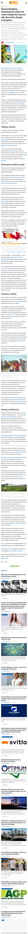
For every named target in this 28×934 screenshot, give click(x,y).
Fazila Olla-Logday (6, 578)
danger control (10, 314)
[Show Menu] (2, 2)
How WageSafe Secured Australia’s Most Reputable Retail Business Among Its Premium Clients (13, 913)
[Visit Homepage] (13, 2)
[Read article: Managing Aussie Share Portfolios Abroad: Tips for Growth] (14, 649)
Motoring (4, 581)
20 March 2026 (14, 885)
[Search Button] (26, 2)
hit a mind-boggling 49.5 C (11, 92)
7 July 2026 (13, 611)
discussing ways (20, 401)
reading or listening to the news (9, 145)
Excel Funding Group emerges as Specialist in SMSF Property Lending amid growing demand (14, 698)
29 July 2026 (13, 578)
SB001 (6, 561)
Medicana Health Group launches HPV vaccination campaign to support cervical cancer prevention (13, 791)
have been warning (20, 104)
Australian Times (5, 611)
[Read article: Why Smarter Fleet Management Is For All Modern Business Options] (14, 586)
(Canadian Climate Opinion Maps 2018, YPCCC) (16, 251)
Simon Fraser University (15, 68)
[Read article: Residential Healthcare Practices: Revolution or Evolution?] (14, 771)
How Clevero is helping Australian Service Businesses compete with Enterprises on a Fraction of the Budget (13, 822)
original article (4, 558)
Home (2, 6)
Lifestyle (4, 614)
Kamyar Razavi (5, 68)
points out (18, 339)
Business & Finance (7, 674)
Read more (6, 598)
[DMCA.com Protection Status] (14, 566)
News (6, 6)
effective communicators (17, 397)
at (2, 644)
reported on (17, 476)
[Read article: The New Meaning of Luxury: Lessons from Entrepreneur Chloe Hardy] (14, 679)
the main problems (19, 301)
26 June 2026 (13, 702)
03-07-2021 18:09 (20, 42)
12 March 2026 (14, 917)
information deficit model (15, 177)
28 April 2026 (13, 826)
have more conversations (7, 268)
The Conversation (10, 42)
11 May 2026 (13, 763)
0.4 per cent (13, 151)
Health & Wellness (7, 798)
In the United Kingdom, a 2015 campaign (11, 435)
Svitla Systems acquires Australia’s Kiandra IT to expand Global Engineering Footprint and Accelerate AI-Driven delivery (14, 730)
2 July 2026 (13, 641)
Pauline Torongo (5, 702)
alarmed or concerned (15, 523)
